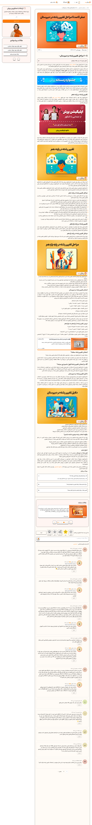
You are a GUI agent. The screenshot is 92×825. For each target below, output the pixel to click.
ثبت (41, 533)
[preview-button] (18, 59)
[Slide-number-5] (59, 522)
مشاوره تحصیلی (82, 7)
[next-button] (14, 59)
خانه (88, 7)
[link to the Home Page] (88, 2)
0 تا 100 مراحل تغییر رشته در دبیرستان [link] (69, 7)
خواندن (43, 348)
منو (76, 2)
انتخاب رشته (72, 65)
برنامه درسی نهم (56, 97)
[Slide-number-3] (64, 522)
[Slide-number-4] (62, 522)
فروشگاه (65, 2)
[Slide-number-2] (65, 522)
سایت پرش (52, 2)
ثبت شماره (16, 21)
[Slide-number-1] (67, 522)
